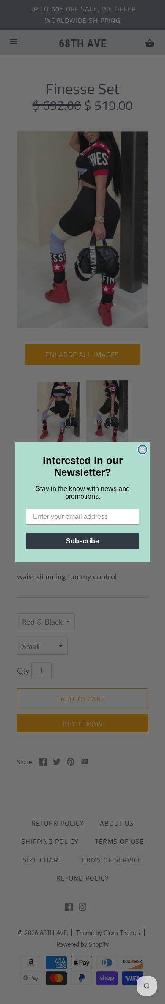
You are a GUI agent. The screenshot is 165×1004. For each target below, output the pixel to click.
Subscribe (82, 541)
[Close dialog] (142, 449)
